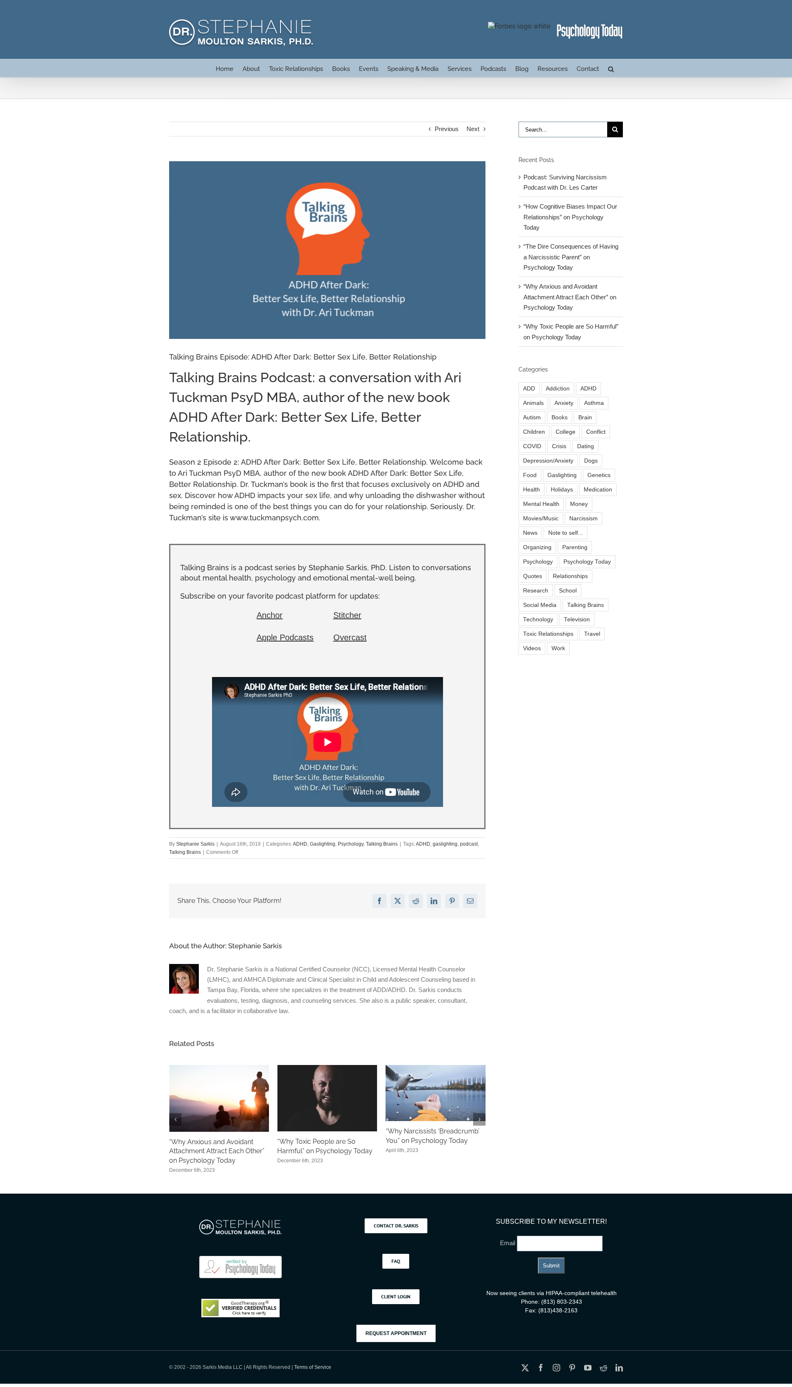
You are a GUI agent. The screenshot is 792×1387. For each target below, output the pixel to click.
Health (531, 490)
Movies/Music (541, 518)
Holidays (562, 490)
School (568, 591)
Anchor (270, 615)
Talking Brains (382, 844)
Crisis (559, 446)
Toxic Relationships (548, 634)
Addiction (558, 389)
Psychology (350, 844)
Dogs (591, 461)
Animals (533, 403)
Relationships (570, 576)
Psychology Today (587, 562)
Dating (585, 446)
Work (558, 648)
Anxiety (563, 403)
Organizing (537, 547)
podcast (469, 844)
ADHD (300, 844)
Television (577, 619)
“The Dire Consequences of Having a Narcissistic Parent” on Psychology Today (570, 257)
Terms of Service (312, 1367)
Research (535, 591)
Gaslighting (322, 844)
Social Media (539, 605)
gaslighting (445, 844)
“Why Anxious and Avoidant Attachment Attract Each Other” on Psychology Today (569, 297)
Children (534, 432)
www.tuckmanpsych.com (274, 517)
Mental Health (541, 504)
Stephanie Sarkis (195, 844)
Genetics (598, 475)
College (565, 432)
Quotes (532, 576)
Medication (598, 490)
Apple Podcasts (285, 637)
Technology (538, 619)
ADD (529, 389)
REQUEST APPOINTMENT (396, 1333)
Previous (447, 128)
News (530, 533)
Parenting (574, 547)
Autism (532, 417)
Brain (585, 417)
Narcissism (583, 518)
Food (530, 475)
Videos (532, 648)
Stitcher (347, 615)
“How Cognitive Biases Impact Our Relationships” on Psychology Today (431, 1151)
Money (579, 504)
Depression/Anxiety (548, 461)
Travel (592, 634)
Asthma (594, 403)
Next (473, 128)
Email (508, 1242)
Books (560, 417)
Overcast (350, 637)
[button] (611, 68)
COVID (532, 446)
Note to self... (565, 533)
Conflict (596, 432)
